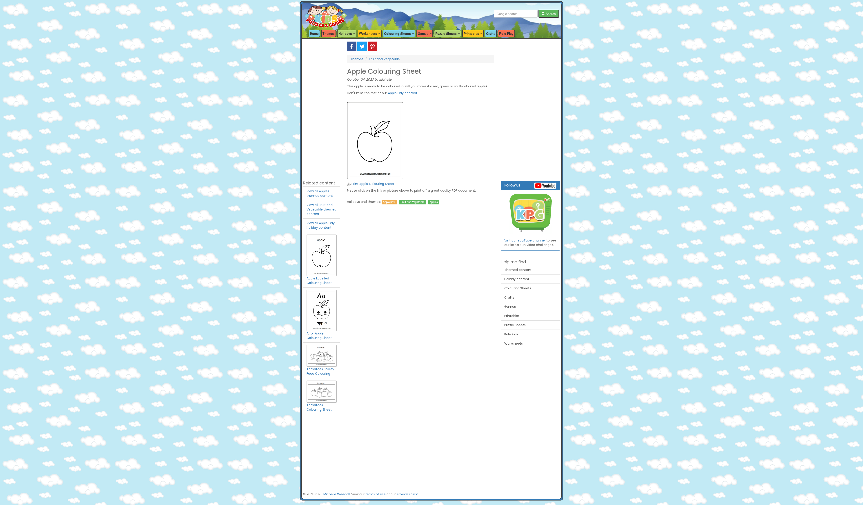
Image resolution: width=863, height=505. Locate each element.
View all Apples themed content (320, 193)
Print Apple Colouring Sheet (372, 184)
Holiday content (516, 279)
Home (314, 33)
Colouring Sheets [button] (398, 33)
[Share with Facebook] (351, 46)
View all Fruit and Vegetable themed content (321, 209)
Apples (434, 202)
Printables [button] (472, 33)
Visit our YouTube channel (524, 240)
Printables (512, 316)
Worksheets (513, 343)
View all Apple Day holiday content (321, 225)
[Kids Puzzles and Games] (325, 14)
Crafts (490, 33)
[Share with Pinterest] (372, 46)
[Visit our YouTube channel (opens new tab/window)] (530, 213)
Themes (329, 33)
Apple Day (389, 202)
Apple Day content (402, 93)
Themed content (518, 270)
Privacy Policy (407, 494)
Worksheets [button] (368, 33)
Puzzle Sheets (515, 325)
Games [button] (423, 33)
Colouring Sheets (517, 288)
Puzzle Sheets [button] (446, 33)
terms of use (375, 494)
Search (550, 13)
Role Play (506, 33)
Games (510, 306)
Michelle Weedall (336, 494)
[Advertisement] (321, 109)
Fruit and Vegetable (384, 59)
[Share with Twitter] (362, 46)
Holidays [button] (345, 33)
